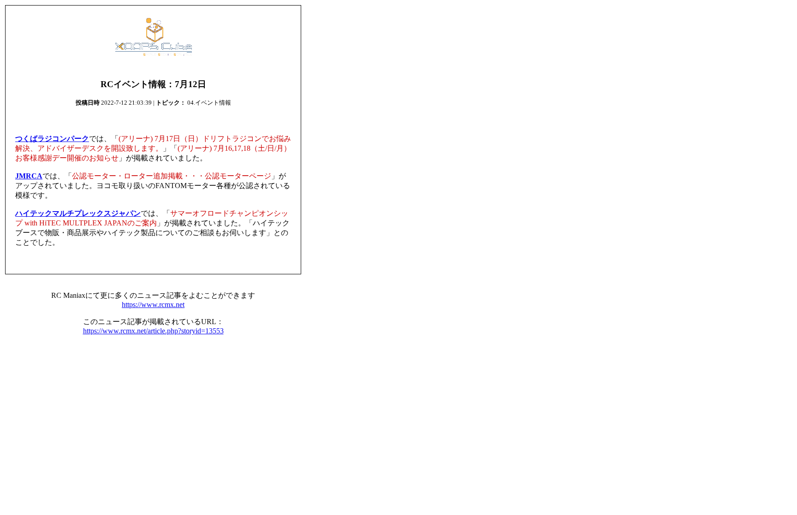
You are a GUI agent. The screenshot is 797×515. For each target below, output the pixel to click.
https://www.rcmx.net (153, 304)
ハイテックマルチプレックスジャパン (78, 213)
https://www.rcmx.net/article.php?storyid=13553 (153, 331)
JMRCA (28, 176)
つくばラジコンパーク (52, 138)
